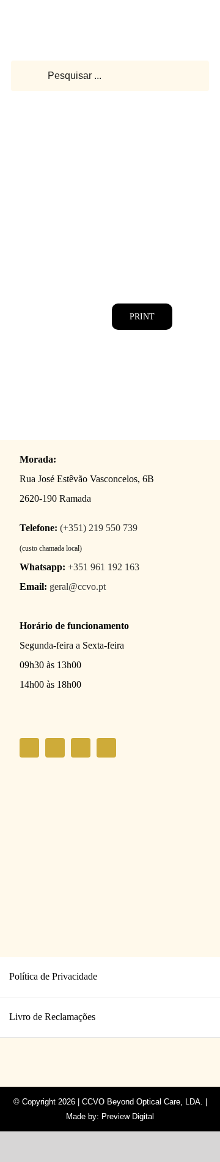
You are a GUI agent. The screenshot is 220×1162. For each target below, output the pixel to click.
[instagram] (55, 748)
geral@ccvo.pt (78, 586)
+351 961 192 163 (103, 567)
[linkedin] (106, 748)
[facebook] (29, 748)
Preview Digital (127, 1116)
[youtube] (80, 748)
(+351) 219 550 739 (99, 528)
